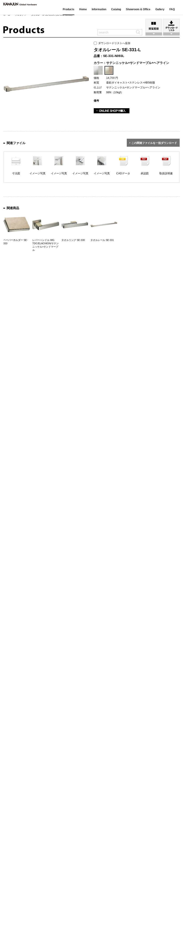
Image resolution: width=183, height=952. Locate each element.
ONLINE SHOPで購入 (111, 110)
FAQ (172, 9)
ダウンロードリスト (171, 26)
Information (99, 9)
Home (83, 9)
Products (68, 9)
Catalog (116, 9)
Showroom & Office (138, 9)
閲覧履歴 (154, 26)
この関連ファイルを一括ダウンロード (154, 142)
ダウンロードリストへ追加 (113, 43)
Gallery (159, 9)
